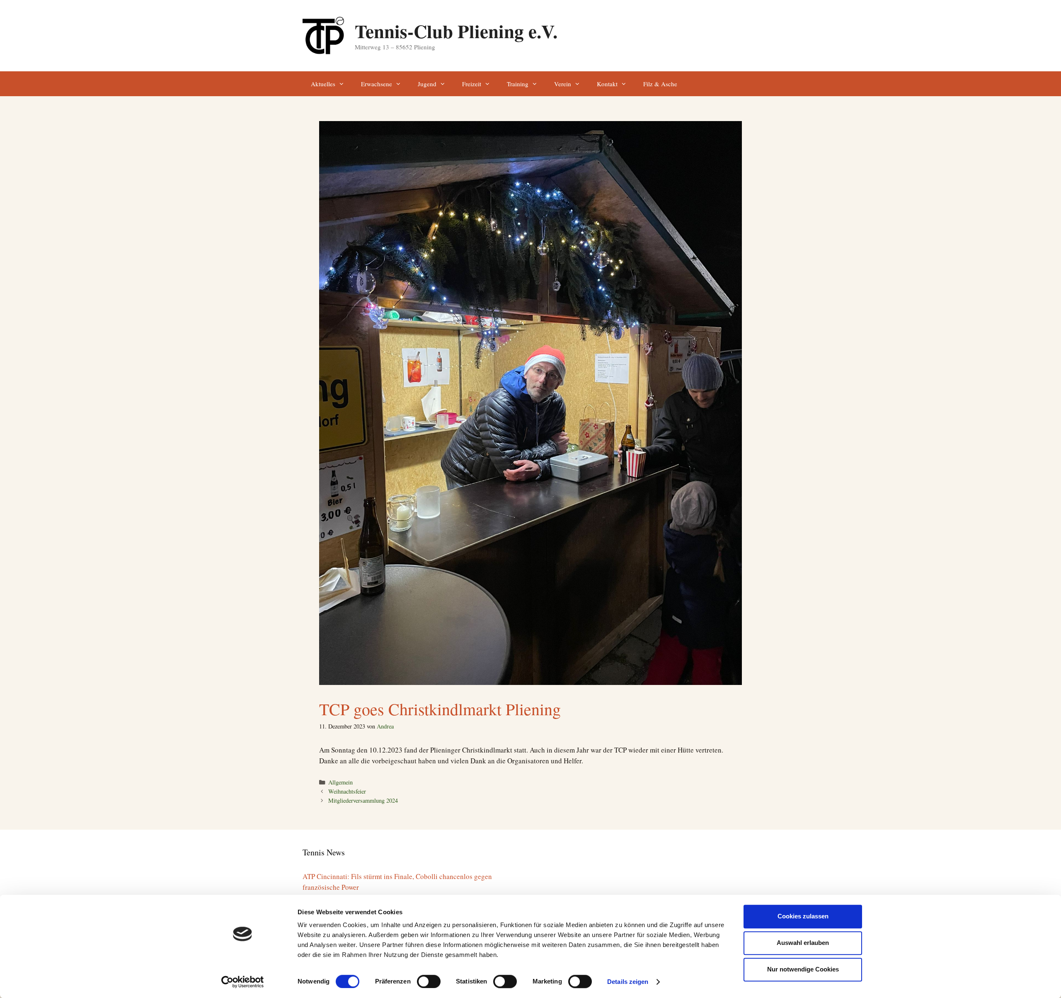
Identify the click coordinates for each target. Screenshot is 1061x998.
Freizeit (471, 84)
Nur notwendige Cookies (803, 969)
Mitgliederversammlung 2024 (363, 800)
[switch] (429, 981)
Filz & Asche (660, 84)
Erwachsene (376, 84)
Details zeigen (627, 981)
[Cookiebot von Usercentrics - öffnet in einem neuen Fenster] (242, 982)
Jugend (427, 84)
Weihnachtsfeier (347, 791)
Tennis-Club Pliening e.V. (456, 30)
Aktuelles (323, 84)
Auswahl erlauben (803, 942)
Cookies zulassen (803, 916)
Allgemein (340, 782)
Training (517, 84)
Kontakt (607, 84)
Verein (562, 84)
